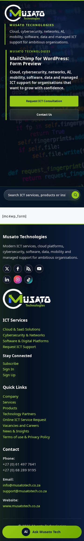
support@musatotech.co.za (25, 491)
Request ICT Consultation (44, 101)
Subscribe (10, 363)
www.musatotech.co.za (21, 505)
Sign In (8, 369)
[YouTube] (39, 269)
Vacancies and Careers (21, 425)
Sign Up (9, 374)
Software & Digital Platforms (26, 340)
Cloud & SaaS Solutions (21, 329)
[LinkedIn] (7, 279)
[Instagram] (18, 279)
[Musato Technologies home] (27, 13)
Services (9, 402)
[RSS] (28, 269)
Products (10, 408)
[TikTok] (28, 279)
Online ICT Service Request (24, 419)
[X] (7, 269)
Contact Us (44, 115)
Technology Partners (19, 413)
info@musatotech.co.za (21, 485)
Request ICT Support (19, 346)
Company (10, 396)
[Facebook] (18, 269)
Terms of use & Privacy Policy (26, 436)
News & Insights (16, 431)
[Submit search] (75, 195)
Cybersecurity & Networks (24, 335)
